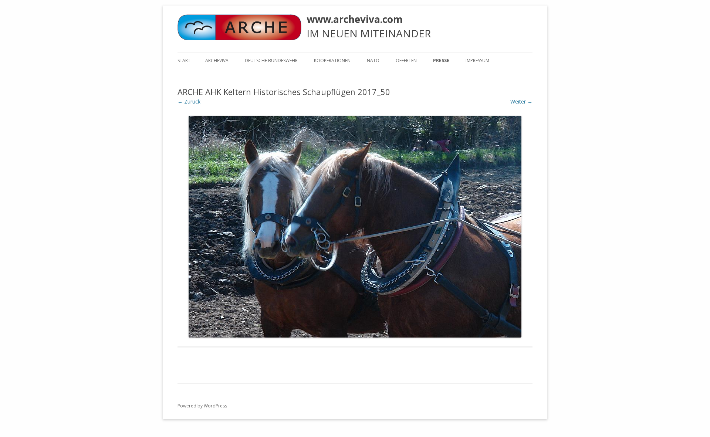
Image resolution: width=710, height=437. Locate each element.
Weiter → (521, 101)
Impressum (477, 60)
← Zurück (189, 101)
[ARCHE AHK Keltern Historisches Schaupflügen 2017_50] (355, 227)
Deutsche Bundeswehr (271, 60)
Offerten (406, 60)
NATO (373, 60)
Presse (441, 60)
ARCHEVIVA (217, 60)
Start (184, 60)
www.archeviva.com (355, 19)
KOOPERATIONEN (332, 60)
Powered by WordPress (202, 406)
